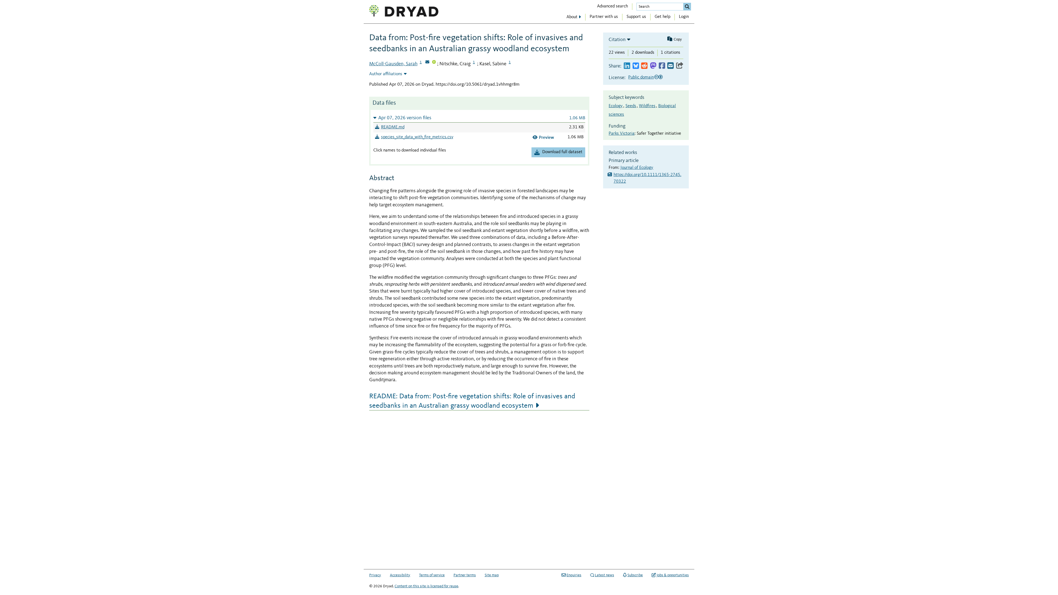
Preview (546, 137)
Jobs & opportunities (673, 575)
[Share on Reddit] (644, 66)
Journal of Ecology (636, 168)
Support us (636, 17)
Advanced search (612, 6)
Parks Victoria (622, 133)
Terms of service (432, 575)
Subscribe (635, 575)
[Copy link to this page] (679, 66)
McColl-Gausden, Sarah (393, 63)
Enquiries (573, 575)
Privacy (375, 575)
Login (684, 17)
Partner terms (465, 575)
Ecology (616, 106)
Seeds (630, 106)
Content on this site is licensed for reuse (426, 586)
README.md (392, 127)
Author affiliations (385, 74)
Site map (492, 575)
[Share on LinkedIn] (627, 66)
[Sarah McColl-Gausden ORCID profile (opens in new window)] (434, 62)
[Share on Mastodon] (653, 66)
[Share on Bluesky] (636, 66)
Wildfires (647, 106)
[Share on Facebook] (662, 66)
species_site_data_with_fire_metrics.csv (417, 137)
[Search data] (687, 6)
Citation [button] (617, 39)
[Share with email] (670, 66)
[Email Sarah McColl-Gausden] (427, 62)
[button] (479, 118)
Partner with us (604, 17)
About (571, 17)
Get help (662, 17)
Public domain (641, 77)
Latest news (604, 575)
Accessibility (400, 575)
